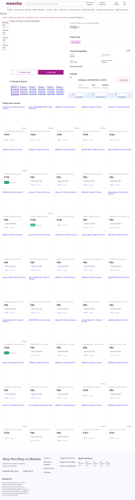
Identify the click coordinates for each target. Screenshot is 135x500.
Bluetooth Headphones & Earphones (54, 17)
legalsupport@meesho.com (20, 493)
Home (5, 17)
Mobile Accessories (16, 17)
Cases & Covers (32, 17)
